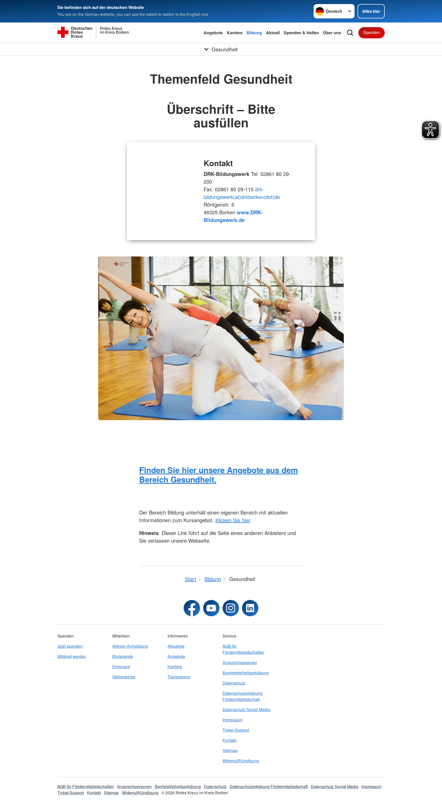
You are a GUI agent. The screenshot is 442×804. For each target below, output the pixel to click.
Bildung (254, 33)
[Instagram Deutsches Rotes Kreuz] (231, 608)
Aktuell (273, 33)
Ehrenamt (121, 666)
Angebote (213, 33)
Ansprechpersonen (240, 662)
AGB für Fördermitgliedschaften (243, 649)
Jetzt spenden (70, 646)
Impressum (232, 720)
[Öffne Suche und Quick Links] (350, 33)
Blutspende (122, 656)
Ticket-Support (236, 730)
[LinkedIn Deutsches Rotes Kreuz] (250, 608)
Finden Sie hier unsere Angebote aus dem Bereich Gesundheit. (218, 474)
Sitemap (230, 750)
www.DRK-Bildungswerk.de (233, 216)
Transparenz (179, 677)
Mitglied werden (71, 656)
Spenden (371, 32)
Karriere (234, 33)
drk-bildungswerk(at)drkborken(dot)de (242, 192)
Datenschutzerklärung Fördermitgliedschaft (242, 696)
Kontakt (229, 740)
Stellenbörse (123, 677)
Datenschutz (234, 683)
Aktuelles (176, 646)
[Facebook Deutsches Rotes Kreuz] (192, 608)
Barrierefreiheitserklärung (246, 673)
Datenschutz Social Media (246, 709)
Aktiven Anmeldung (130, 646)
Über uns (332, 33)
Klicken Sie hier (232, 520)
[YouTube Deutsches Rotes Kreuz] (211, 608)
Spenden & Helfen (301, 33)
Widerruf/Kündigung (241, 761)
